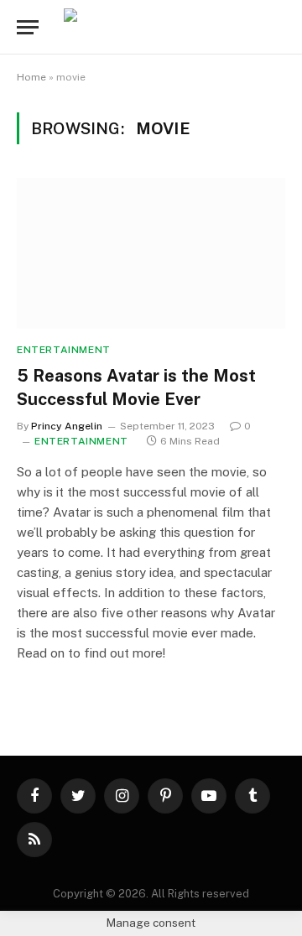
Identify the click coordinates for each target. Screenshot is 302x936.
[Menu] (28, 27)
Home (31, 77)
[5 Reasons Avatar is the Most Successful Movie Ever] (151, 253)
